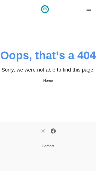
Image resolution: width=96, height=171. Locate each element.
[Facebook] (53, 131)
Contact (48, 146)
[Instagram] (43, 131)
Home (48, 80)
